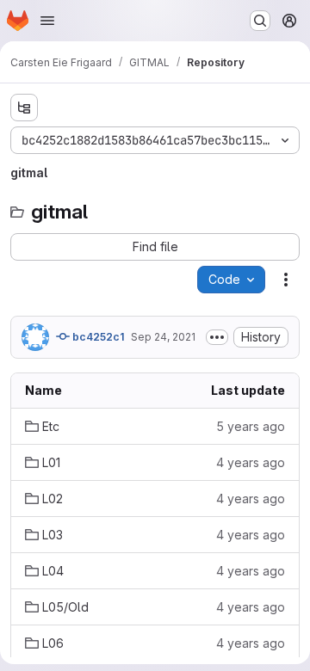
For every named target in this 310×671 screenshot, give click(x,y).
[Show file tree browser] (24, 107)
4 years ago (250, 462)
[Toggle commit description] (217, 337)
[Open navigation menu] (47, 20)
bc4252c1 (97, 336)
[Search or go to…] (260, 20)
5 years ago (250, 426)
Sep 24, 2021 (163, 336)
